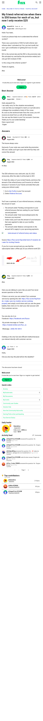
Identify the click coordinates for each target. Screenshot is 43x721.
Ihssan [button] (9, 137)
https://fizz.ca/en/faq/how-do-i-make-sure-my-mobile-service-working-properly (21, 301)
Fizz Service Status (9, 417)
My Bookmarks (21, 392)
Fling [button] (8, 159)
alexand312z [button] (10, 26)
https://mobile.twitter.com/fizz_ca (14, 325)
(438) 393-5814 (16, 329)
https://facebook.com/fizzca (19, 318)
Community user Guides (10, 403)
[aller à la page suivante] (28, 470)
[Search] (36, 2)
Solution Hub (7, 407)
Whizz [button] (8, 96)
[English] (21, 2)
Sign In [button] (21, 87)
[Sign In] (40, 2)
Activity (5, 389)
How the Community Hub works (13, 410)
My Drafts (21, 400)
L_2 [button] (8, 346)
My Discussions (8, 396)
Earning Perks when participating (13, 414)
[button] (4, 27)
